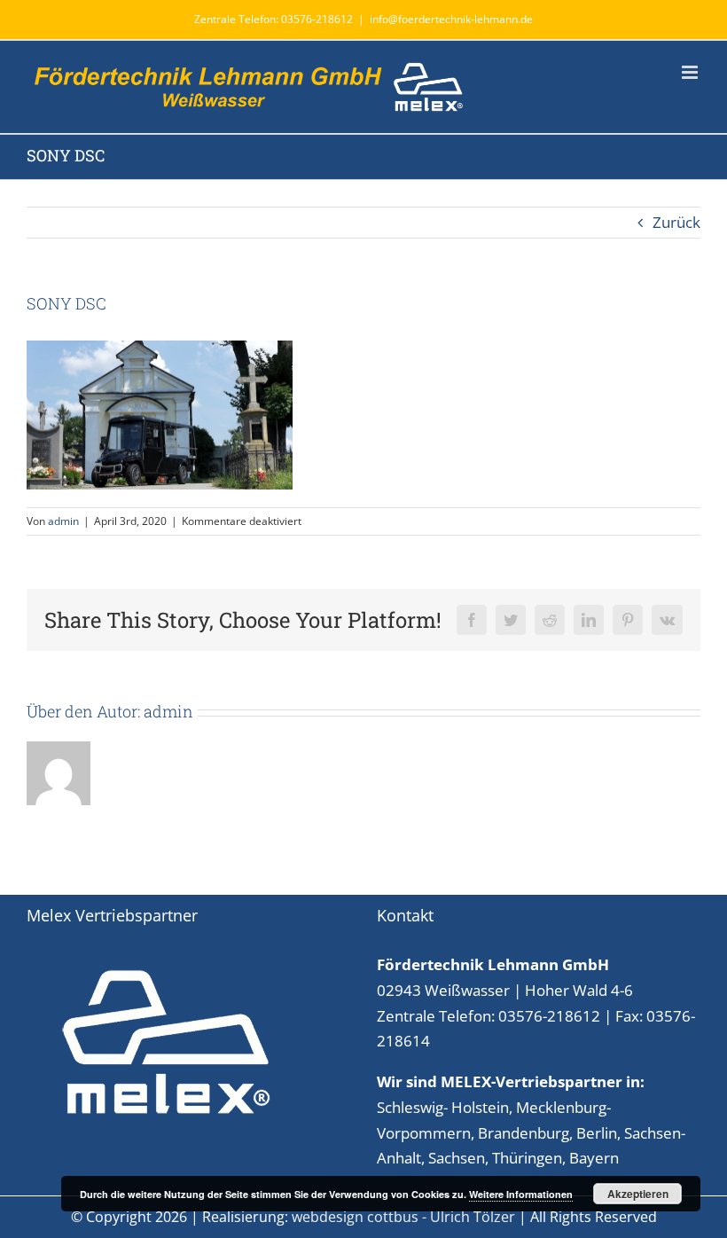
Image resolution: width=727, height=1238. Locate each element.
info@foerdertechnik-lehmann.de (451, 19)
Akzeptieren (637, 1194)
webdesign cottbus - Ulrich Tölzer (403, 1216)
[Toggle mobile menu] (691, 72)
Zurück (676, 222)
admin (63, 521)
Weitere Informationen (521, 1194)
